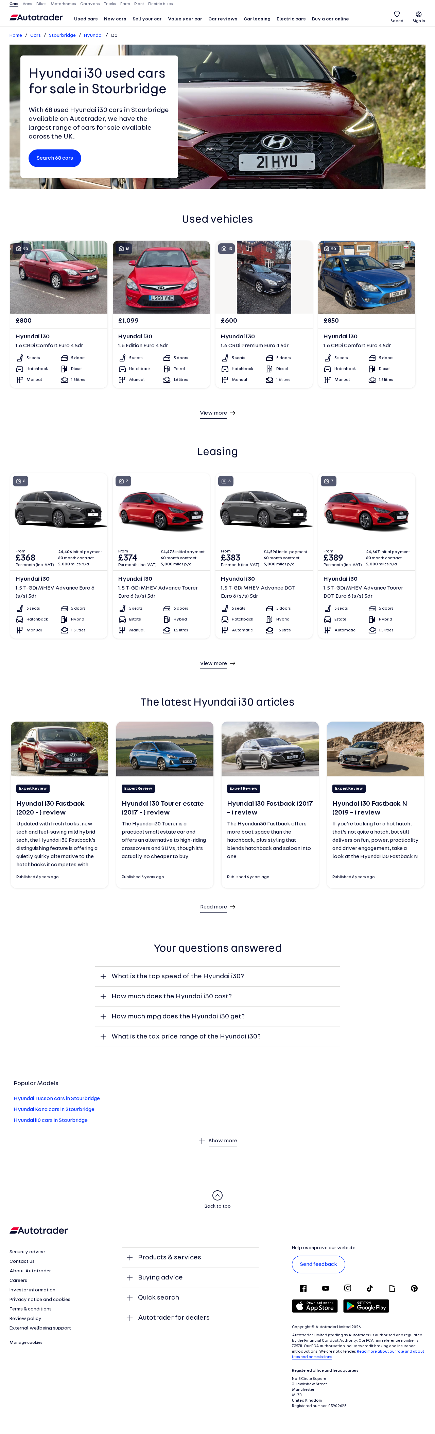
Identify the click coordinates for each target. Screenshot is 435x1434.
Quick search (158, 1297)
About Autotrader (30, 1271)
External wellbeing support (40, 1328)
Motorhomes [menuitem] (63, 4)
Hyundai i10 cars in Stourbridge (51, 1120)
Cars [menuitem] (14, 4)
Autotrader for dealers (174, 1318)
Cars (35, 35)
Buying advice (160, 1277)
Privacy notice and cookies (40, 1299)
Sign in (419, 21)
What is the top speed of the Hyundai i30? (177, 976)
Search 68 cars (55, 158)
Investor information (32, 1290)
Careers (18, 1280)
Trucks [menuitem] (110, 4)
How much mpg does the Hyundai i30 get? (178, 1016)
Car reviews (223, 19)
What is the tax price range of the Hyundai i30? (186, 1036)
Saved (396, 21)
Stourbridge (62, 35)
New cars (115, 19)
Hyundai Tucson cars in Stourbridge (57, 1098)
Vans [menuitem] (27, 4)
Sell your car (147, 19)
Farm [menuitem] (125, 4)
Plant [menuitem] (139, 4)
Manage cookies (26, 1343)
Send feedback (318, 1264)
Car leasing (257, 19)
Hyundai (93, 35)
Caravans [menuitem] (90, 4)
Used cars (86, 19)
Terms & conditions (31, 1309)
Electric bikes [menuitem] (160, 4)
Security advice (27, 1252)
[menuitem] (86, 20)
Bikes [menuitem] (41, 4)
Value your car (185, 19)
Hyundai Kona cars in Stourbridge (54, 1109)
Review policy (25, 1318)
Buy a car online (330, 19)
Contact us (22, 1261)
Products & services (169, 1257)
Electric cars (291, 19)
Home (16, 35)
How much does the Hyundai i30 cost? (171, 996)
